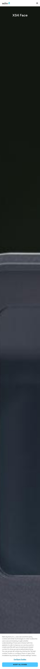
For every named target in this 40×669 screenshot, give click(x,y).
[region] (20, 651)
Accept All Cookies (20, 664)
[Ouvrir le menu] (37, 3)
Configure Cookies (20, 659)
